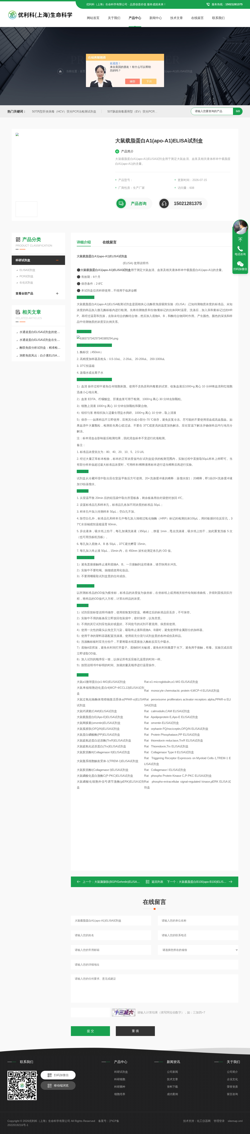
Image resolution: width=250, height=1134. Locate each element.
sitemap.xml (235, 1120)
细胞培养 (119, 1094)
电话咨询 (240, 254)
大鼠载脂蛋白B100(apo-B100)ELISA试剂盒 (206, 881)
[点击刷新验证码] (123, 1012)
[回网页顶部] (240, 240)
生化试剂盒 (26, 282)
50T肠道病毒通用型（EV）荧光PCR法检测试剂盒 (139, 111)
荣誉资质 (232, 1086)
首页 (82, 71)
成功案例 (172, 1094)
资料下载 (172, 1086)
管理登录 (219, 1120)
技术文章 (176, 18)
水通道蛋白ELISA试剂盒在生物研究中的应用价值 (40, 339)
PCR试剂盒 (26, 276)
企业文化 (232, 1079)
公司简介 (232, 1071)
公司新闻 (172, 1071)
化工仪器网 (204, 1120)
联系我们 (218, 18)
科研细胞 (119, 1079)
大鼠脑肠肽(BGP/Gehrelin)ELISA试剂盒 (120, 881)
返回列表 (157, 881)
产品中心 (135, 18)
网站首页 (93, 18)
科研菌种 (119, 1086)
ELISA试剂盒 (27, 270)
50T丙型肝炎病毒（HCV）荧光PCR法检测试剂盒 (64, 111)
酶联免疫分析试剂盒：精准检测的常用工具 (40, 347)
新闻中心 (155, 18)
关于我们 (114, 18)
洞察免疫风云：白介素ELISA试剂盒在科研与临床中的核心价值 (40, 355)
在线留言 (197, 18)
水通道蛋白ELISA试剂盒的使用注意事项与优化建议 (40, 332)
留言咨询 (232, 1094)
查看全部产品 (24, 293)
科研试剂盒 (23, 260)
